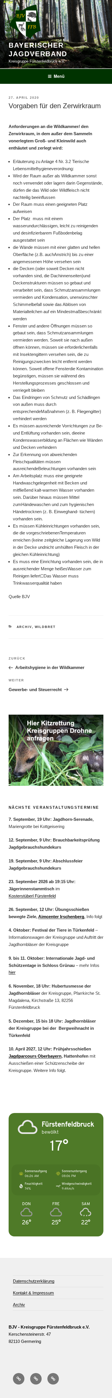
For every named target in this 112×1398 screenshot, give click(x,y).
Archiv (24, 627)
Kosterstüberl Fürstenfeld (32, 895)
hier (12, 972)
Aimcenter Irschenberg (61, 916)
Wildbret (45, 627)
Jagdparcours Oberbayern (35, 1056)
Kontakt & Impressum (33, 1292)
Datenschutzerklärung (33, 1281)
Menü (59, 76)
